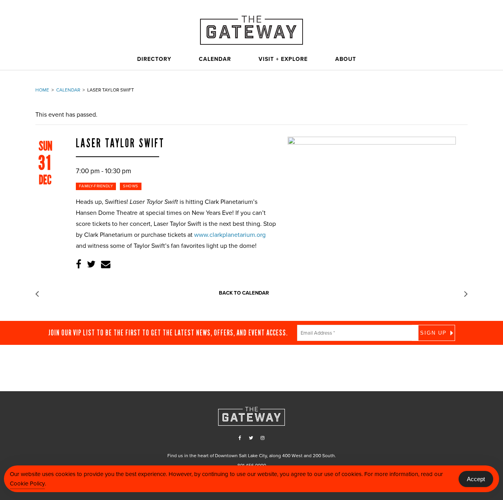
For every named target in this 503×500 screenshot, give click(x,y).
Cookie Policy (27, 483)
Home (42, 90)
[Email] (105, 264)
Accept (476, 479)
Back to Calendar (244, 293)
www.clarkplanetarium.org (230, 235)
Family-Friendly (96, 186)
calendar (68, 90)
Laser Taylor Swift (120, 143)
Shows (130, 186)
